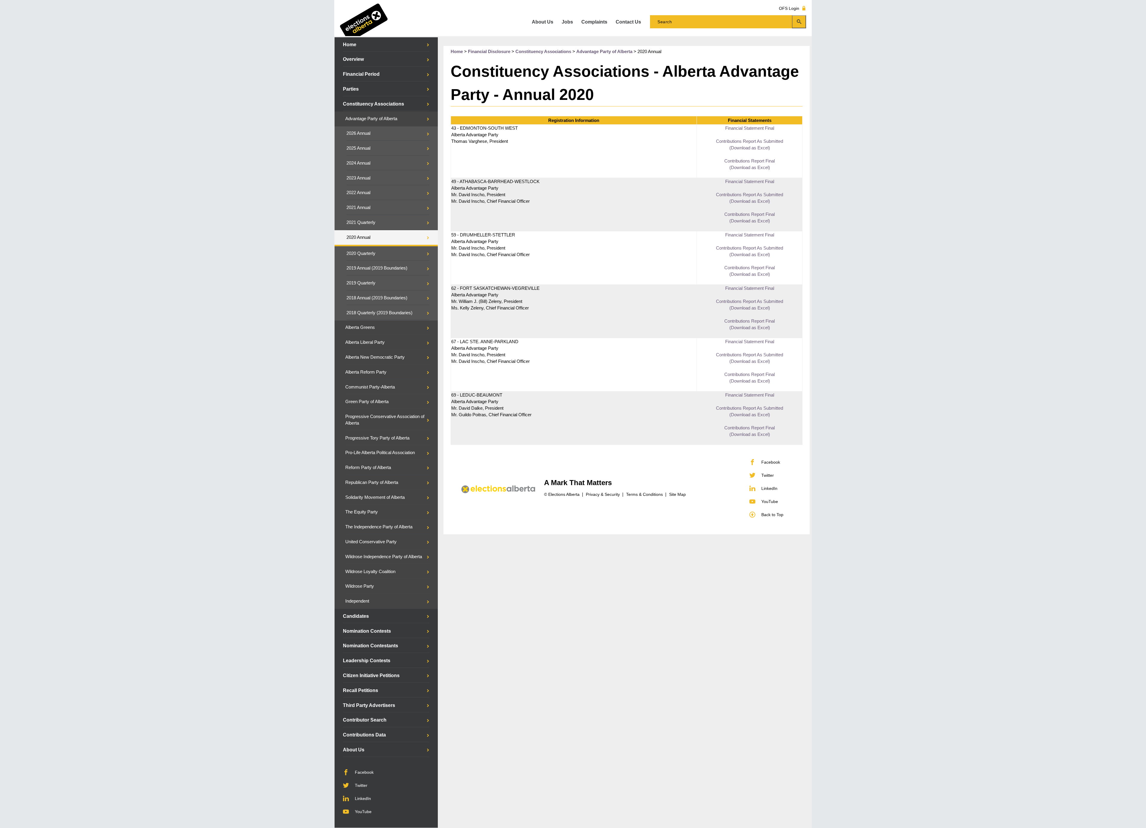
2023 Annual (358, 178)
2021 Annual (358, 207)
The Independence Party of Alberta (378, 526)
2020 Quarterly (360, 253)
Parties (351, 89)
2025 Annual (358, 148)
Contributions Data (364, 734)
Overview (353, 59)
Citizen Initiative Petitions (371, 675)
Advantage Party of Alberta (371, 118)
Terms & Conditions (644, 494)
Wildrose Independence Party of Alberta (383, 556)
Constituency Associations (373, 103)
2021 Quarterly (360, 222)
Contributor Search (364, 719)
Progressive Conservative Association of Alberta (384, 419)
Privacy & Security (603, 494)
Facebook (364, 772)
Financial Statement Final (749, 128)
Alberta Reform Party (365, 372)
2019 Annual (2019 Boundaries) (376, 268)
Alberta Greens (360, 327)
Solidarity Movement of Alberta (375, 497)
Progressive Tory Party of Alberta (377, 438)
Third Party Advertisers (369, 705)
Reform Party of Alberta (368, 467)
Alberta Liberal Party (365, 342)
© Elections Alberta (562, 494)
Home (349, 44)
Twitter (361, 785)
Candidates (356, 616)
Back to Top (772, 514)
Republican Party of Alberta (371, 482)
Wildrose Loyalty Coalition (370, 571)
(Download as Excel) (749, 148)
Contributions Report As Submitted (749, 141)
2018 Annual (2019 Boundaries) (376, 297)
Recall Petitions (360, 690)
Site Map (677, 494)
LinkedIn (363, 798)
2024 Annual (358, 163)
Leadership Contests (366, 660)
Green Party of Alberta (367, 401)
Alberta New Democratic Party (375, 357)
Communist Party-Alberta (370, 387)
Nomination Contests (367, 631)
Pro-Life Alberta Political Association (380, 452)
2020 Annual (358, 237)
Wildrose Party (359, 586)
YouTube (363, 811)
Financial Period (361, 74)
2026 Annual (358, 133)
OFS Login (789, 8)
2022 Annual (358, 192)
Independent (357, 601)
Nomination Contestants (370, 645)
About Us (353, 749)
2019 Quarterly (360, 283)
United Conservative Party (371, 541)
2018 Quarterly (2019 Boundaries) (379, 312)
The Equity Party (361, 512)
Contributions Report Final (749, 161)
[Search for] (728, 21)
